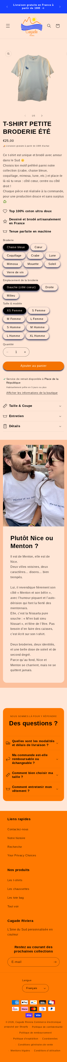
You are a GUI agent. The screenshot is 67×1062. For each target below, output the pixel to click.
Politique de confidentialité (47, 1027)
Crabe (35, 255)
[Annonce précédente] (7, 7)
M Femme (14, 318)
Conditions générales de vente (35, 1045)
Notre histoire (16, 838)
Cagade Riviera (24, 1022)
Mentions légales (20, 1051)
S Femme (38, 310)
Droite (49, 287)
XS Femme (14, 310)
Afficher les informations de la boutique (32, 392)
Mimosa (12, 263)
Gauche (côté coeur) (21, 287)
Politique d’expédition (25, 1039)
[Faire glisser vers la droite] (42, 116)
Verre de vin (15, 272)
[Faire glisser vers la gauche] (25, 116)
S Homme (14, 327)
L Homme (13, 335)
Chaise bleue (16, 247)
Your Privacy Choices (21, 855)
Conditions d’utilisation (47, 1051)
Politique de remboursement (35, 1033)
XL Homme (37, 335)
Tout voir (13, 906)
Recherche (14, 846)
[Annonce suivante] (60, 7)
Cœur (38, 247)
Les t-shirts (15, 880)
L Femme (37, 318)
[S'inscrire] (55, 961)
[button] (8, 26)
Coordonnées (50, 1039)
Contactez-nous (17, 829)
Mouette (33, 263)
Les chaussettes (18, 888)
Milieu (11, 295)
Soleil (52, 263)
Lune (52, 255)
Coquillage (14, 255)
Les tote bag (15, 897)
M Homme (37, 327)
